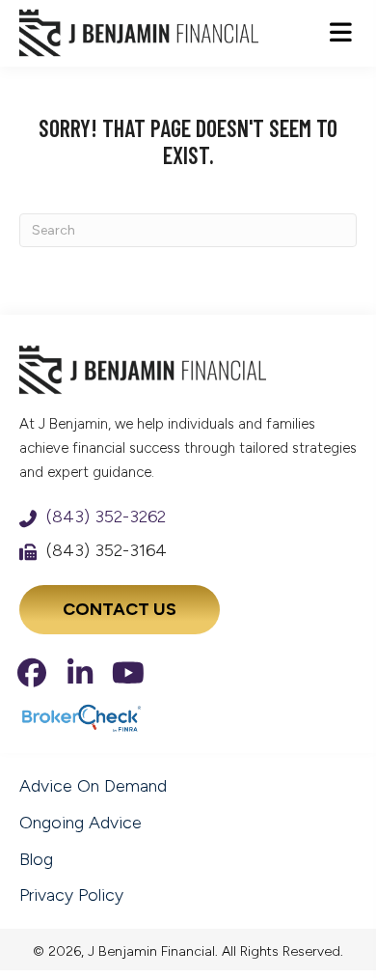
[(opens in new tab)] (81, 717)
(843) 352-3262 (106, 516)
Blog (36, 859)
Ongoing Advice (80, 822)
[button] (32, 673)
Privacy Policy (71, 895)
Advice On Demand (93, 785)
